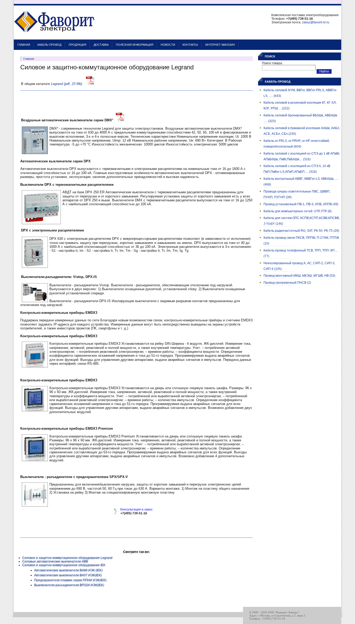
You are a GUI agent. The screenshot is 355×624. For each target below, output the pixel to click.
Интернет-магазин (220, 44)
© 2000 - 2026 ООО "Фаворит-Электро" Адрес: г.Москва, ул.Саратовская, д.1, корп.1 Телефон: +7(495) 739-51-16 (277, 615)
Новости (168, 44)
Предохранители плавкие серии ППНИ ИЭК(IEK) (70, 580)
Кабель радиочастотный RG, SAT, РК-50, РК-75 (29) (301, 231)
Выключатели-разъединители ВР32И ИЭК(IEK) (69, 585)
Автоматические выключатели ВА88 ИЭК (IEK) (68, 570)
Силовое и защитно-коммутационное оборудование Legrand (67, 558)
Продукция (77, 44)
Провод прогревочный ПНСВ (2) (287, 282)
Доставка (101, 44)
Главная (23, 44)
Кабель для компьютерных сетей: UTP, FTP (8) (298, 211)
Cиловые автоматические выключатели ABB (55, 561)
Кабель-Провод (49, 44)
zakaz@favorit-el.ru (315, 22)
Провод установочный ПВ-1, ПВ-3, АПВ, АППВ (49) (301, 204)
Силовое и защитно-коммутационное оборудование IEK (64, 565)
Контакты (190, 44)
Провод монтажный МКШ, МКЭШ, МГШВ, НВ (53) (299, 275)
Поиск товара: (272, 63)
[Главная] (54, 37)
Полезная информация (134, 44)
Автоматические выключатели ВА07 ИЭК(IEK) (68, 575)
